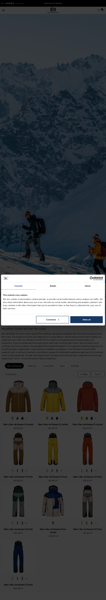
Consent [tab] (18, 286)
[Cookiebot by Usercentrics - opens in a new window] (91, 278)
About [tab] (87, 286)
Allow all (86, 319)
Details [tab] (53, 286)
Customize (51, 319)
